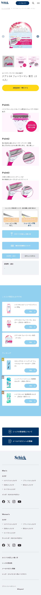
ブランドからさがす (29, 480)
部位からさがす (28, 485)
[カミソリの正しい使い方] (20, 234)
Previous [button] (3, 36)
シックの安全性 (7, 563)
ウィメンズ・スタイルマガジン (12, 538)
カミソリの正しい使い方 (10, 557)
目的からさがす (9, 485)
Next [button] (37, 36)
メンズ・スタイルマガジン (10, 494)
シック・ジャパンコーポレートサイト (14, 574)
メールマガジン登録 (8, 568)
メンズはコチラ (22, 3)
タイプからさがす (10, 489)
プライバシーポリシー (9, 586)
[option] (20, 37)
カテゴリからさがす (10, 480)
